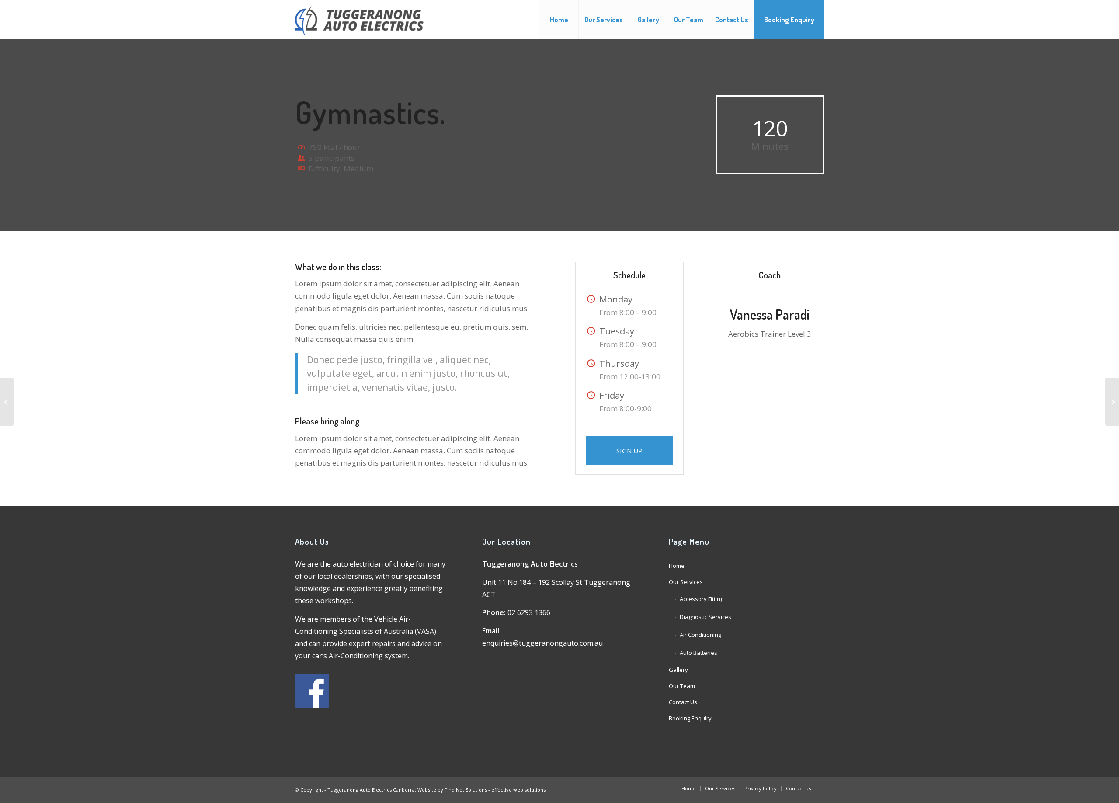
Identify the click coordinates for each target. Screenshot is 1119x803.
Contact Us (683, 702)
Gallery (678, 670)
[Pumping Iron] (7, 402)
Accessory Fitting (701, 599)
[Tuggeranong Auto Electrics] (359, 19)
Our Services (686, 582)
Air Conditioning (700, 635)
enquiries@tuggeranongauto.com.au (542, 643)
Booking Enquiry (690, 718)
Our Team (682, 686)
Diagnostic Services (705, 617)
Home (677, 566)
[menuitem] (558, 19)
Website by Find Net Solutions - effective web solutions (481, 789)
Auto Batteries (698, 653)
